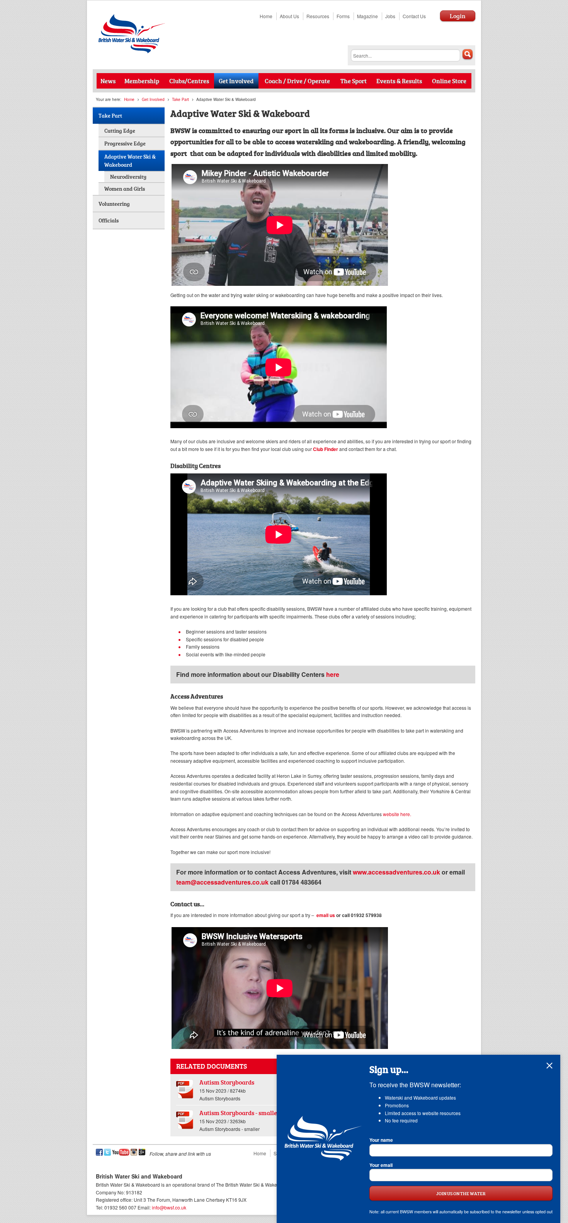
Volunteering (114, 203)
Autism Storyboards (226, 1082)
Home (266, 16)
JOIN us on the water (461, 1193)
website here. (397, 814)
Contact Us (414, 16)
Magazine (367, 16)
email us (325, 915)
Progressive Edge (125, 143)
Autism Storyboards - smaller (239, 1113)
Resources (317, 16)
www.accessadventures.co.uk (395, 872)
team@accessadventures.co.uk (222, 882)
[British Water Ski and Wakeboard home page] (133, 51)
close (549, 1065)
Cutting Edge (119, 130)
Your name (381, 1139)
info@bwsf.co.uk (169, 1207)
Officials (109, 220)
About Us (289, 16)
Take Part (180, 99)
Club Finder (325, 449)
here (332, 674)
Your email (381, 1165)
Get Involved (153, 99)
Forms (343, 16)
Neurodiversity (128, 176)
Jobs (390, 16)
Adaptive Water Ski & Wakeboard (130, 161)
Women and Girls (124, 188)
